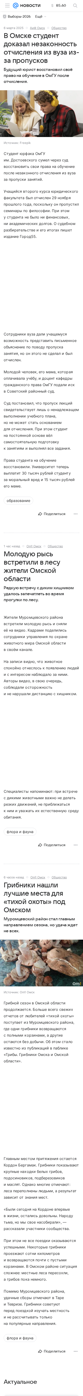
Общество (59, 28)
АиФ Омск (37, 28)
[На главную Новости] (29, 5)
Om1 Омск (34, 546)
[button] (41, 114)
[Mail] (15, 5)
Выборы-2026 (19, 16)
